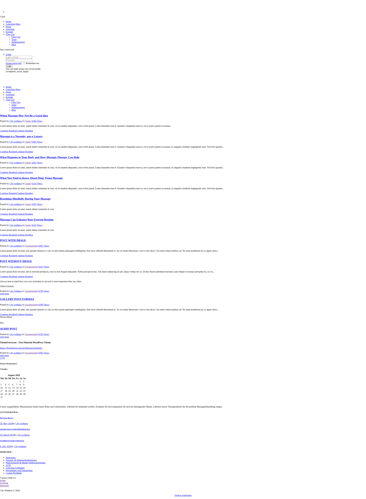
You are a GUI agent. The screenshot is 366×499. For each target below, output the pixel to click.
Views (37, 121)
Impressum (11, 457)
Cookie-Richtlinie (14, 473)
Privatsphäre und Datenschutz (19, 470)
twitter (3, 480)
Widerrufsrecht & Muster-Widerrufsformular (25, 463)
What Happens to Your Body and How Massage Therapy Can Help (39, 157)
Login (8, 54)
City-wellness (15, 121)
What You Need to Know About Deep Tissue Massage (31, 177)
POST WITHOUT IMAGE (16, 261)
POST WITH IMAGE (13, 240)
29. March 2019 (7, 435)
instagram (4, 485)
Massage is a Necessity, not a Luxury (21, 136)
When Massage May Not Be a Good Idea (24, 115)
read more (4, 293)
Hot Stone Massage (6, 418)
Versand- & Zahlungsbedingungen (21, 460)
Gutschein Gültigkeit (15, 468)
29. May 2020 (6, 423)
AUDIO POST (8, 328)
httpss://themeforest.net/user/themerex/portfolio (21, 348)
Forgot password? (14, 63)
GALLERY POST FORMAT (17, 299)
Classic (28, 121)
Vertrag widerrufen (183, 495)
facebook (4, 483)
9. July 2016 (5, 446)
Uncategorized (31, 246)
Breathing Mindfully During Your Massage (25, 198)
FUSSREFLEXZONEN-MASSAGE (12, 441)
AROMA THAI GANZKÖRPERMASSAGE (15, 429)
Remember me (32, 63)
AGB (8, 465)
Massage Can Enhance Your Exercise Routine (26, 219)
